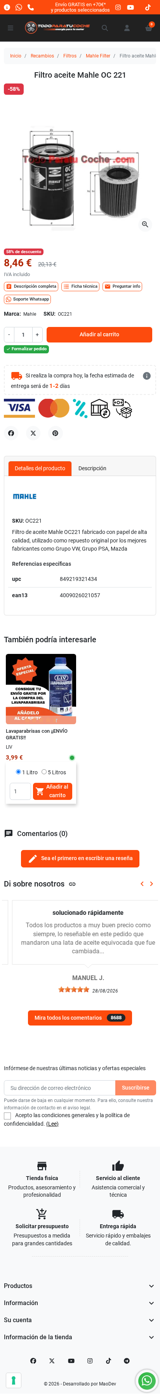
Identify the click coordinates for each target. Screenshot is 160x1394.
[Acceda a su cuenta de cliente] (127, 28)
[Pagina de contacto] (7, 7)
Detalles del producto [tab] (40, 468)
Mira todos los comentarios (78, 1018)
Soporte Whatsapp (31, 299)
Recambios (42, 56)
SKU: (49, 314)
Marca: (12, 314)
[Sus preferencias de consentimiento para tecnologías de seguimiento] (13, 1380)
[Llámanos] (31, 7)
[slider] (65, 989)
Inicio (15, 56)
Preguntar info (122, 286)
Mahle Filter (98, 56)
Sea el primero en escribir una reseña (80, 858)
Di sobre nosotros (40, 883)
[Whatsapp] (19, 7)
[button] (105, 28)
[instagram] (118, 7)
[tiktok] (148, 7)
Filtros (70, 56)
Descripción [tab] (92, 468)
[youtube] (130, 7)
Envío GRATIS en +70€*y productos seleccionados (80, 7)
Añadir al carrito (99, 334)
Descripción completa (31, 286)
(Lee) (52, 1124)
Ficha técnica (80, 286)
